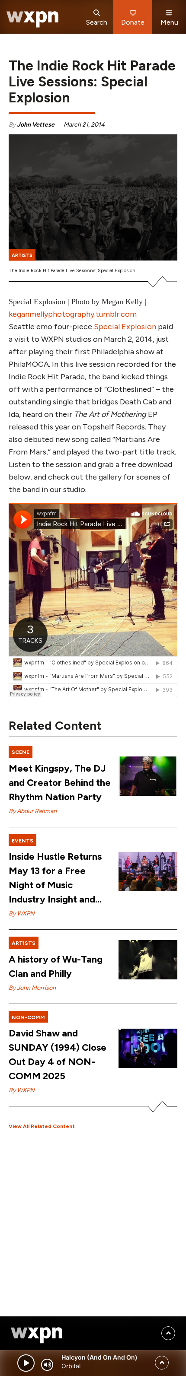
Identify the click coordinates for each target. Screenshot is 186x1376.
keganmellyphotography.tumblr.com (73, 314)
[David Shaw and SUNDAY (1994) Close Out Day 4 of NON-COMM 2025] (148, 1048)
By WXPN (22, 913)
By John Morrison (32, 987)
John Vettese (36, 124)
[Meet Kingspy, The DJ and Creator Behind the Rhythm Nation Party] (148, 776)
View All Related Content (42, 1126)
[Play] (26, 1363)
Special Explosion (125, 326)
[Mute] (47, 1365)
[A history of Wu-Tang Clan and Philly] (148, 959)
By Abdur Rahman (33, 811)
